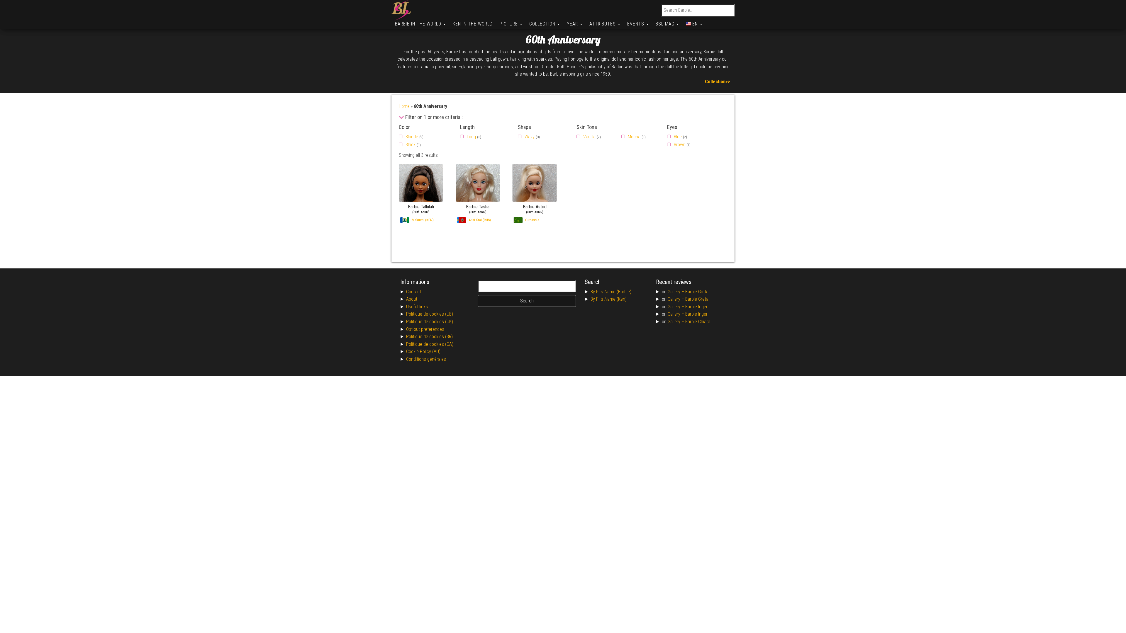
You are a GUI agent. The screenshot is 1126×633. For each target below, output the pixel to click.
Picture (509, 24)
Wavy (530, 136)
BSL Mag (666, 24)
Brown (679, 144)
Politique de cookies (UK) (429, 321)
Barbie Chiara (697, 321)
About (411, 299)
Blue (678, 136)
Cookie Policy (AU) (423, 351)
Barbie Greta (696, 292)
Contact (413, 292)
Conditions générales (426, 359)
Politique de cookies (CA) (429, 344)
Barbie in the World (419, 24)
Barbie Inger (696, 306)
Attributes (603, 24)
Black (411, 144)
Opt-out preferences (425, 329)
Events (636, 24)
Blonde (412, 136)
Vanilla (589, 136)
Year (573, 24)
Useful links (417, 306)
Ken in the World (473, 24)
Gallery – (676, 292)
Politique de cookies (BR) (429, 336)
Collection (543, 24)
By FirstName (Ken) (609, 299)
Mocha (634, 136)
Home (404, 106)
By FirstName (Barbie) (611, 292)
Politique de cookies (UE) (429, 314)
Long (471, 136)
